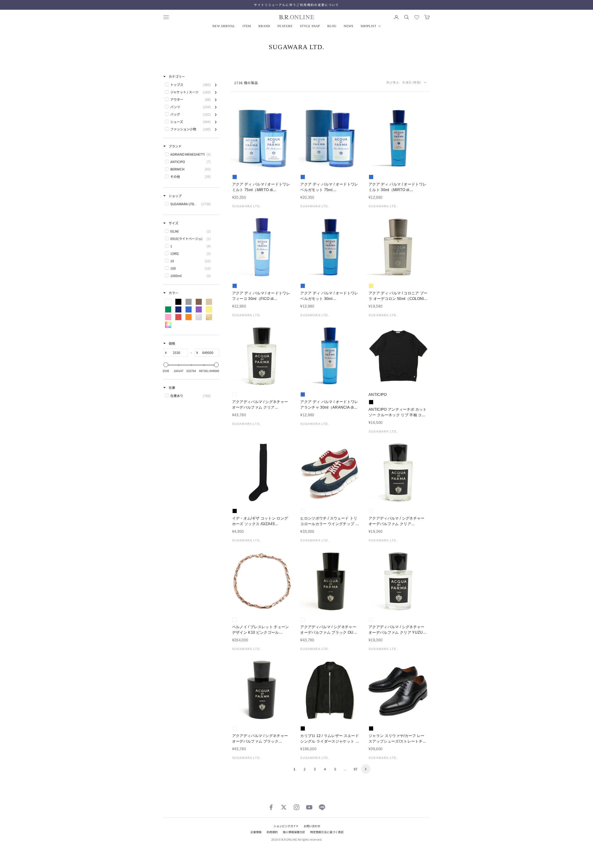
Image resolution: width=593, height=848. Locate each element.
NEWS (348, 26)
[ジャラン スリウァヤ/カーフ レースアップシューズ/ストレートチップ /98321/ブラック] (398, 690)
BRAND (264, 26)
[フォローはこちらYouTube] (309, 807)
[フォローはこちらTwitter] (283, 807)
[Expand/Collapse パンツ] (216, 106)
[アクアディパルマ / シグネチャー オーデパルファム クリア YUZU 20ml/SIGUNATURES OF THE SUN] (398, 581)
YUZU (371, 619)
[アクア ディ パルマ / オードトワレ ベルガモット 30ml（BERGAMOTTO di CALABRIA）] (330, 247)
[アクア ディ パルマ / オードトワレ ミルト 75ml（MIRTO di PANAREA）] (261, 138)
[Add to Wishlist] (286, 163)
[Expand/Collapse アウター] (216, 99)
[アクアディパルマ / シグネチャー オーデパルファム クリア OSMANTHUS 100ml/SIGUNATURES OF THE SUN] (261, 356)
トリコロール (302, 511)
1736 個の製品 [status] (246, 82)
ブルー (234, 177)
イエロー (371, 285)
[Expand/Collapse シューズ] (216, 121)
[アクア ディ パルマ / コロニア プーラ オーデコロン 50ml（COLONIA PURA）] (398, 247)
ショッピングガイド (286, 826)
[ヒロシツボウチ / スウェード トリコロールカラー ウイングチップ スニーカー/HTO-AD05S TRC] (330, 472)
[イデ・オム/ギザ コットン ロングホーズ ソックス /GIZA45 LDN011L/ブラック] (261, 472)
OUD (302, 619)
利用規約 (272, 832)
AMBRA (234, 728)
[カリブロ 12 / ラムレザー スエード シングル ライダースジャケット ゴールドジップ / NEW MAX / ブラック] (330, 690)
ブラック (371, 402)
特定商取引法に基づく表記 (327, 832)
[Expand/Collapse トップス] (216, 84)
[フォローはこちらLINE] (322, 807)
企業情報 (256, 832)
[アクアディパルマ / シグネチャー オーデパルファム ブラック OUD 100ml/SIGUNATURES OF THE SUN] (330, 581)
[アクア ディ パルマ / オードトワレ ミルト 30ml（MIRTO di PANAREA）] (398, 138)
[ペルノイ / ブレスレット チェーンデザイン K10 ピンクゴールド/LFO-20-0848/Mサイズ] (261, 581)
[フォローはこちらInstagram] (296, 807)
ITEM (247, 26)
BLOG (331, 26)
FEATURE (285, 26)
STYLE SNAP (310, 26)
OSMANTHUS (234, 394)
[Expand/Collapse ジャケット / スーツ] (216, 92)
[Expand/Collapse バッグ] (216, 114)
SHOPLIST (368, 26)
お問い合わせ (312, 826)
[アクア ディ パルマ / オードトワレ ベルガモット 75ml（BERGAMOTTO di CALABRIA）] (330, 138)
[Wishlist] (417, 17)
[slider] (166, 365)
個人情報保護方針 (294, 832)
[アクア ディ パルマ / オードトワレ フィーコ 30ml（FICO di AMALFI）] (261, 247)
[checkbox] (191, 84)
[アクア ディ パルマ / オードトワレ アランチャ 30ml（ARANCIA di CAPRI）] (330, 356)
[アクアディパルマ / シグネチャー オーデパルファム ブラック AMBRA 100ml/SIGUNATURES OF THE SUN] (261, 690)
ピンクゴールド (234, 619)
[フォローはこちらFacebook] (271, 807)
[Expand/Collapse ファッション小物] (216, 129)
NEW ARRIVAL (223, 26)
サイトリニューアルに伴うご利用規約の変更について (296, 5)
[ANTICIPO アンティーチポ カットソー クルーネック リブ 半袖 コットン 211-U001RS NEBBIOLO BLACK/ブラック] (398, 356)
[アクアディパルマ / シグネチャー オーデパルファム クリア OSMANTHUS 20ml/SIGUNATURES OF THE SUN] (398, 472)
